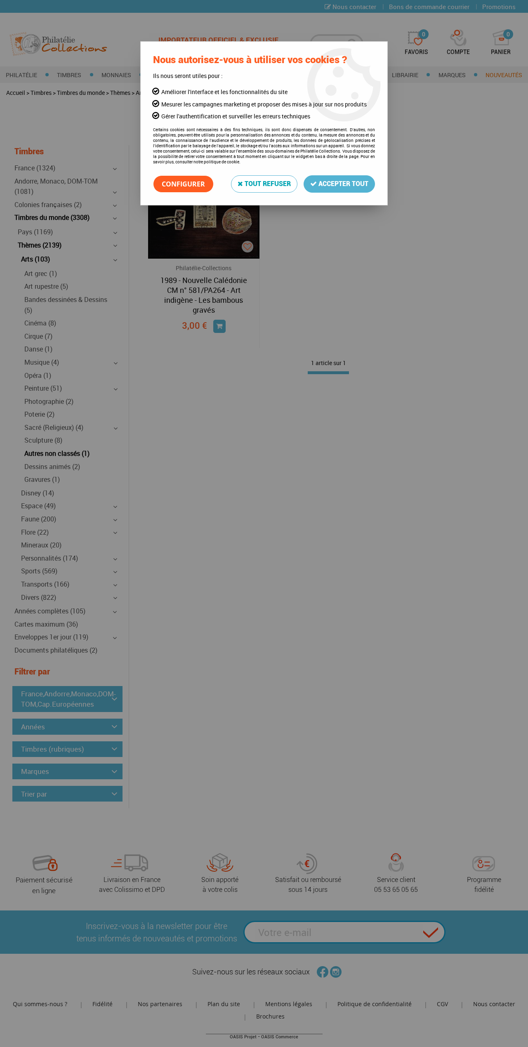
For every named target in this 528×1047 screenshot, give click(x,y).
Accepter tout (342, 184)
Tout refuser (267, 184)
